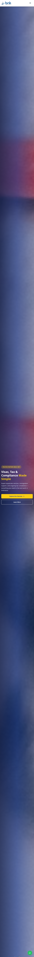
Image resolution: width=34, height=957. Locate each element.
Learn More (17, 499)
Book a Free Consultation (16, 493)
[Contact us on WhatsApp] (30, 953)
